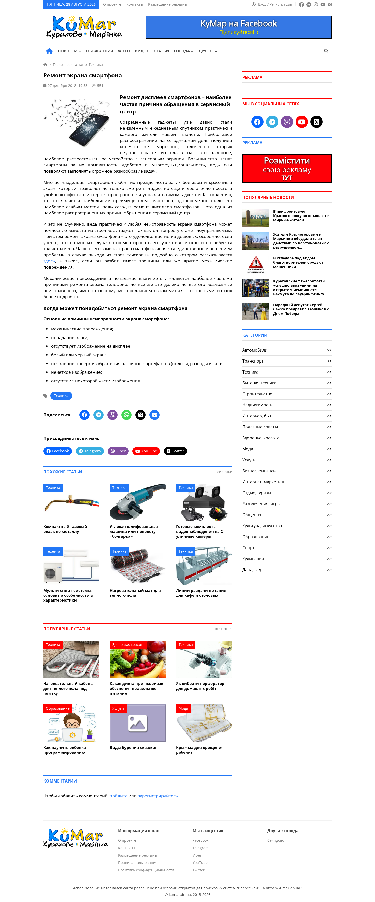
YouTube (200, 862)
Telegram (201, 847)
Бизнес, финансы (287, 471)
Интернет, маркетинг (287, 482)
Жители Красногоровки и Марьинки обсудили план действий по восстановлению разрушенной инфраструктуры (301, 240)
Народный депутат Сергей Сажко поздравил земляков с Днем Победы (301, 309)
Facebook (200, 840)
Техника (61, 395)
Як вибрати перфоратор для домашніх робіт (200, 686)
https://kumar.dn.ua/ (284, 888)
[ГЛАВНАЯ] (49, 51)
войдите (119, 796)
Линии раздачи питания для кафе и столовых (201, 593)
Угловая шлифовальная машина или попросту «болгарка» (134, 531)
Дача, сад (287, 569)
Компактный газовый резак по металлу (65, 529)
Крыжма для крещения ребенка (200, 750)
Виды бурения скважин (134, 747)
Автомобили (287, 350)
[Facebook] (84, 415)
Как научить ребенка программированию (64, 750)
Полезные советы (287, 427)
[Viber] (112, 415)
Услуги (118, 708)
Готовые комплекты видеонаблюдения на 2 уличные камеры (199, 531)
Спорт (287, 547)
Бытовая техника (287, 383)
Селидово (275, 840)
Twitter (199, 870)
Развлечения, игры (287, 504)
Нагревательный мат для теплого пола (135, 593)
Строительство (287, 394)
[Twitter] (140, 415)
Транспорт (287, 361)
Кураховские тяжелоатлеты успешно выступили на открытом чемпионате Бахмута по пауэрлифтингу (299, 287)
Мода (183, 708)
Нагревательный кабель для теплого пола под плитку (68, 688)
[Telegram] (98, 415)
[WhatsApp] (126, 415)
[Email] (154, 415)
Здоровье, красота (128, 644)
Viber (197, 855)
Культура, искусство (287, 525)
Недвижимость (287, 405)
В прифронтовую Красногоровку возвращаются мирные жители (301, 215)
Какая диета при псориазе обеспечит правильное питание (136, 688)
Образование (58, 708)
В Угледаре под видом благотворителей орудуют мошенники (298, 262)
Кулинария (287, 558)
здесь (49, 261)
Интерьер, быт (287, 416)
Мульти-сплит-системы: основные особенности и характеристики (68, 595)
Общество (287, 515)
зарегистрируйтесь (158, 796)
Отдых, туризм (287, 493)
